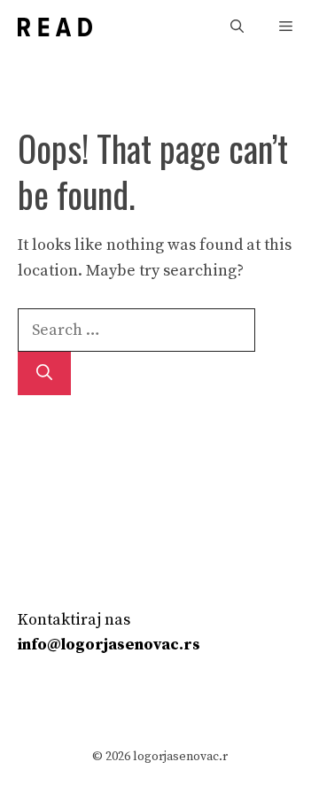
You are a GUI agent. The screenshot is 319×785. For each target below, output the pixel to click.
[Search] (44, 373)
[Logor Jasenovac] (55, 27)
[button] (237, 27)
